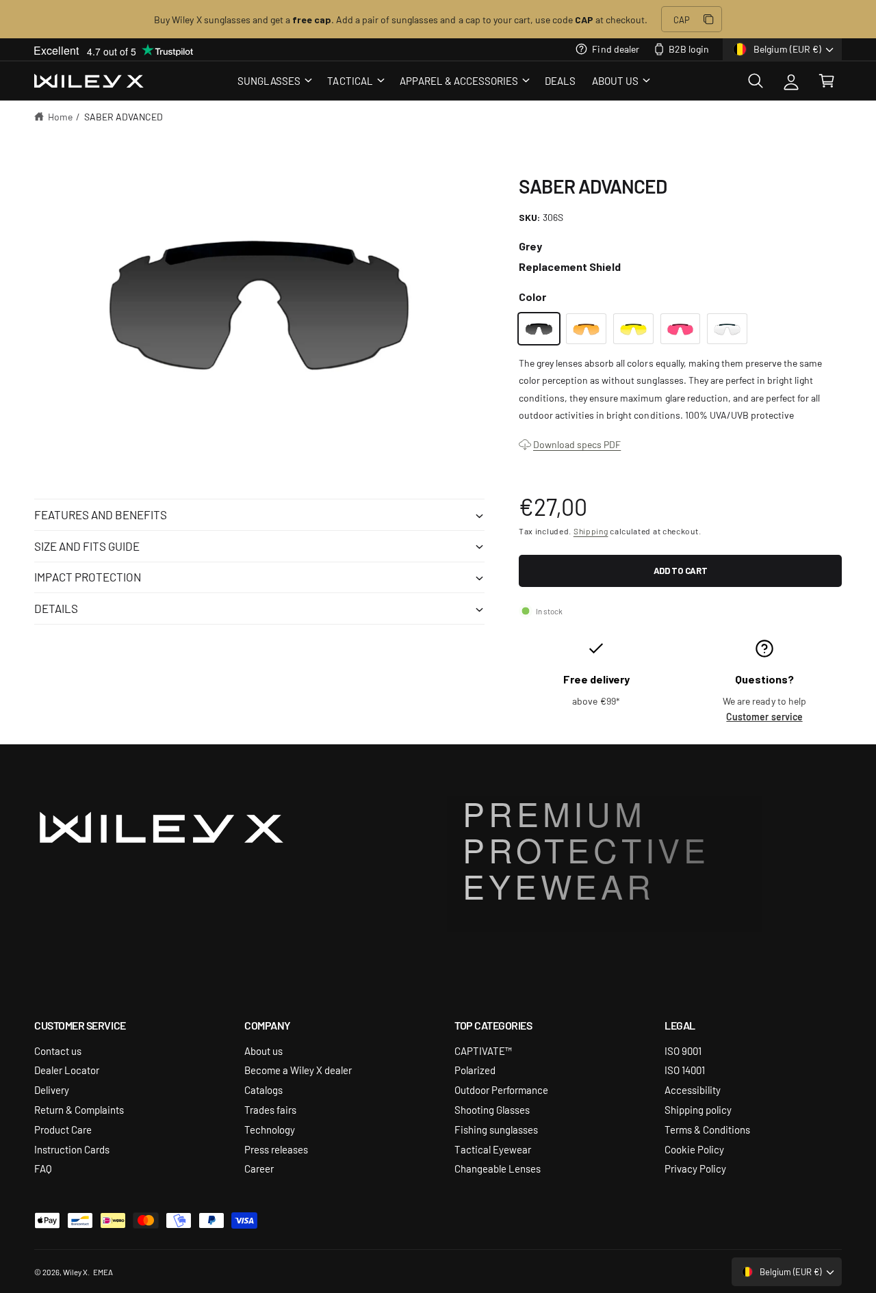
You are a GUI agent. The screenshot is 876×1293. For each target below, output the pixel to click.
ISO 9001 (683, 1050)
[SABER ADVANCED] (539, 328)
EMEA (103, 1272)
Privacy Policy (695, 1168)
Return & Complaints (79, 1109)
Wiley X (75, 1272)
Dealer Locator (66, 1069)
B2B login (689, 48)
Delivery (51, 1089)
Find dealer (615, 48)
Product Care (63, 1129)
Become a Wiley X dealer (298, 1069)
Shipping (591, 530)
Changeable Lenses (497, 1168)
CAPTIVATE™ (483, 1050)
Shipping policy (698, 1109)
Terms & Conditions (707, 1129)
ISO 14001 (685, 1069)
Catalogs (263, 1089)
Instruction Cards (72, 1148)
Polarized (474, 1069)
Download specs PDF (577, 444)
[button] (274, 80)
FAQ (43, 1168)
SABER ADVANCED (123, 116)
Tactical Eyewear (492, 1148)
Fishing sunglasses (496, 1129)
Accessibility (693, 1089)
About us (263, 1050)
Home (60, 116)
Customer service (764, 716)
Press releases (276, 1148)
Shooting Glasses (492, 1109)
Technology (269, 1129)
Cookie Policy (694, 1148)
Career (259, 1168)
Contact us (57, 1050)
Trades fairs (270, 1109)
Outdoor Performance (501, 1089)
